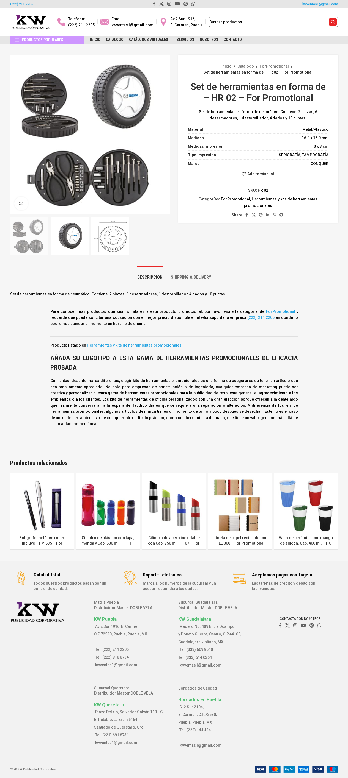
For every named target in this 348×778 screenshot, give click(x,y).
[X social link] (253, 215)
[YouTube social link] (303, 625)
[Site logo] (30, 21)
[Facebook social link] (246, 215)
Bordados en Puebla (199, 699)
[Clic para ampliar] (21, 203)
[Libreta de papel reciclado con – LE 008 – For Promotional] (240, 505)
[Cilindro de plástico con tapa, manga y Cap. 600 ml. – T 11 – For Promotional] (108, 505)
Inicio (226, 66)
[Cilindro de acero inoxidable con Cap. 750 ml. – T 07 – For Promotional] (174, 505)
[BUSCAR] (333, 22)
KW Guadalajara (194, 619)
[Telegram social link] (281, 215)
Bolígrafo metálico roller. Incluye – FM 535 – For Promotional (42, 543)
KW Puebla (105, 619)
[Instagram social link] (295, 625)
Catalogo (245, 66)
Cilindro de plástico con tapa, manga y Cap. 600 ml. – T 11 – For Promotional (108, 543)
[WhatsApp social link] (274, 215)
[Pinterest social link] (260, 215)
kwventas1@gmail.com (320, 4)
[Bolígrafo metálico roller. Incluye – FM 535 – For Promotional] (42, 505)
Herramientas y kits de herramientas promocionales (134, 345)
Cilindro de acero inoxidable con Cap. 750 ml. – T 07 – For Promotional (174, 543)
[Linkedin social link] (267, 215)
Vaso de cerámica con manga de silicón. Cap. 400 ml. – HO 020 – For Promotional (306, 543)
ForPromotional (274, 66)
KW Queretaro (109, 704)
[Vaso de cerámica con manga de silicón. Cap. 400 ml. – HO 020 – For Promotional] (306, 505)
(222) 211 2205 (21, 4)
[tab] (150, 274)
